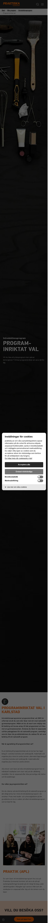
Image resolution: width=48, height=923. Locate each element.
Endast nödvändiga (24, 472)
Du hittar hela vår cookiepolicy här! (18, 458)
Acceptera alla (24, 465)
